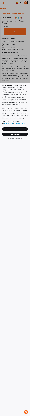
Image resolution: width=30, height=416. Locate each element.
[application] (26, 412)
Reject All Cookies (15, 134)
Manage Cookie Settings (15, 138)
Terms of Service (20, 123)
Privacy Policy (8, 123)
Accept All (15, 129)
